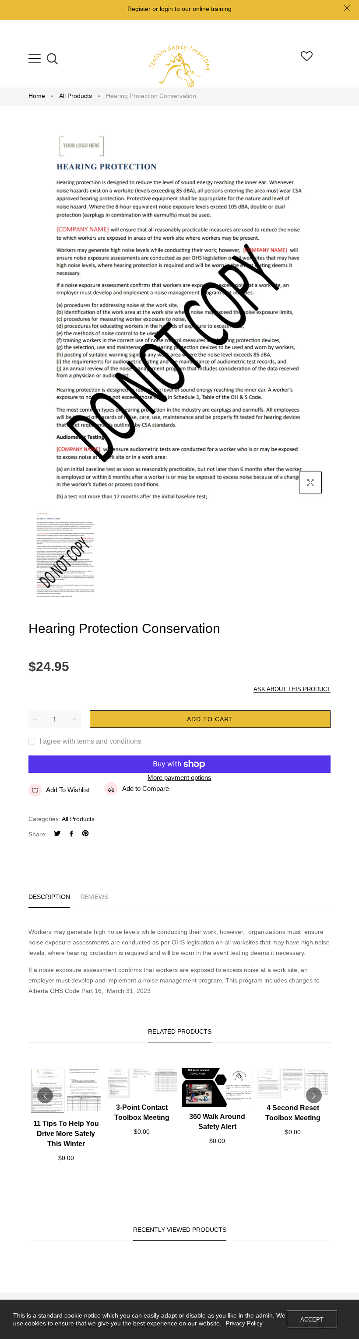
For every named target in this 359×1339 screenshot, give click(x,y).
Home (36, 95)
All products (75, 95)
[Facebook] (71, 834)
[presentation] (45, 1095)
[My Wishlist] (306, 59)
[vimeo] (85, 834)
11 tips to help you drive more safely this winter (66, 1133)
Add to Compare (145, 788)
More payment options (179, 777)
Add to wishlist (68, 790)
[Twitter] (57, 834)
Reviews (94, 896)
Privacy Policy (244, 1323)
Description (49, 896)
